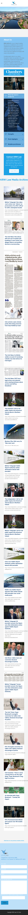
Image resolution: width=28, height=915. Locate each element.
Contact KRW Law (14, 171)
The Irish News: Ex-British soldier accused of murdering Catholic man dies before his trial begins (14, 358)
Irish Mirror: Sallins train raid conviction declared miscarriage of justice (13, 660)
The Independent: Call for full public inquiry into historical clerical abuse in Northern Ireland (14, 502)
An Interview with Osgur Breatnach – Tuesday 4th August (12, 797)
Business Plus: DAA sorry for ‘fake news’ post (13, 442)
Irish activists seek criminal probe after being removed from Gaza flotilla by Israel (13, 324)
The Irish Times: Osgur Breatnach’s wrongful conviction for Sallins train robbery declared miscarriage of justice (13, 716)
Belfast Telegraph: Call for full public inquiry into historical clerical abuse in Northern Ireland (14, 533)
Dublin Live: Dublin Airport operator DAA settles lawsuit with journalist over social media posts (13, 592)
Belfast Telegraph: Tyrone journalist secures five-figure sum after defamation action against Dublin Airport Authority (13, 688)
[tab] (14, 96)
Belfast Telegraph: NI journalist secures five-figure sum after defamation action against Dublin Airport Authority (13, 625)
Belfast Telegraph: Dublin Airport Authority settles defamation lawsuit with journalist (12, 469)
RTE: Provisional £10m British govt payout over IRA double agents (13, 822)
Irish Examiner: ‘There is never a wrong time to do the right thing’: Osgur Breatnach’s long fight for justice (14, 775)
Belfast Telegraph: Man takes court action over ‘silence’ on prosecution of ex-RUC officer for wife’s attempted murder (14, 205)
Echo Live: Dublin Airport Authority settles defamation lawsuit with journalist (13, 564)
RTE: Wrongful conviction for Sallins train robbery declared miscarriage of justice (14, 749)
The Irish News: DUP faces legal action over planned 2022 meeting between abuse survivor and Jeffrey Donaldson (14, 382)
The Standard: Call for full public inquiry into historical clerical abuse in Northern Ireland (13, 411)
